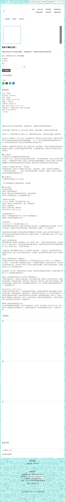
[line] (3, 83)
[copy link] (13, 83)
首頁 (33, 9)
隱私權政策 (57, 12)
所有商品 (48, 9)
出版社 (14, 19)
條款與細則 (39, 12)
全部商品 (7, 19)
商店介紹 (40, 9)
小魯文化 (21, 19)
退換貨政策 (57, 9)
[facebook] (6, 83)
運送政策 (48, 12)
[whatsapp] (10, 83)
